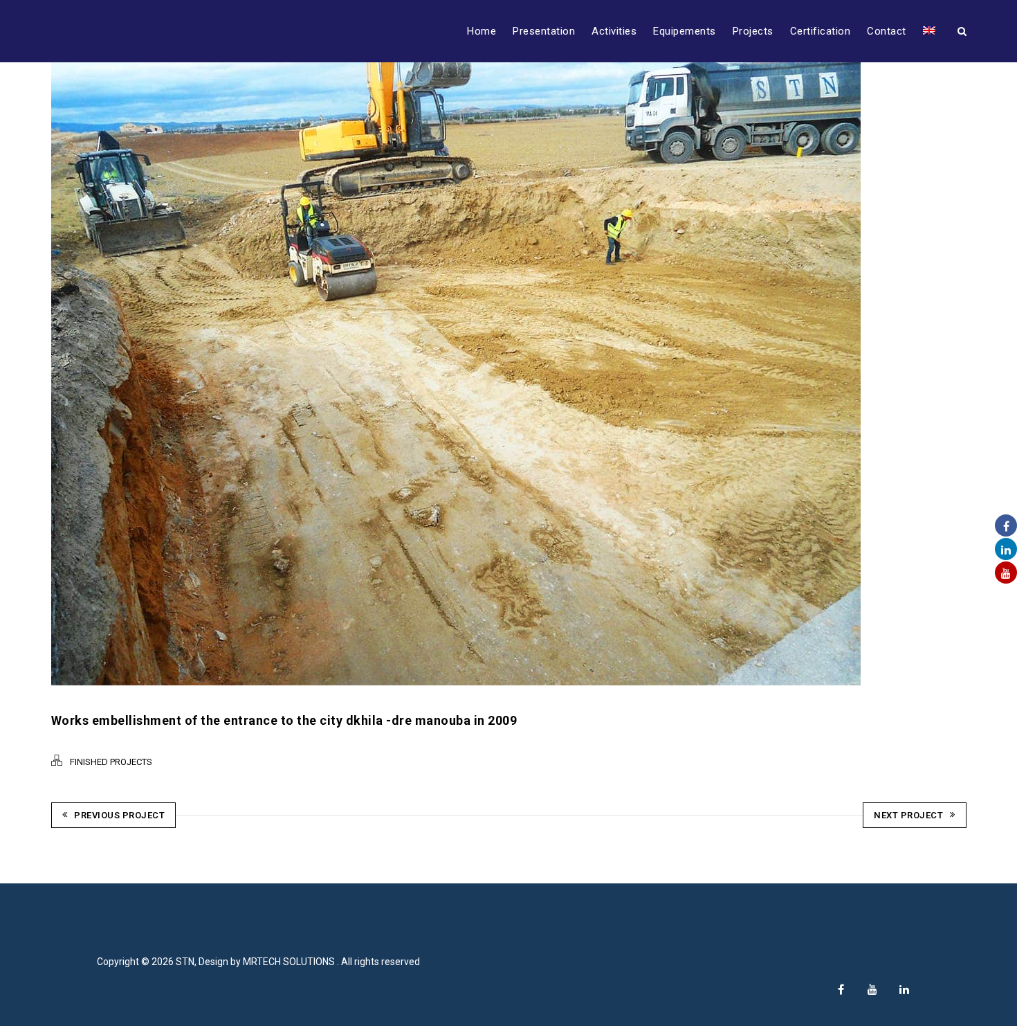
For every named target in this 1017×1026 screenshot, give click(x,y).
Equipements (684, 31)
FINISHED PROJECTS (111, 762)
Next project (908, 815)
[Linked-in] (904, 989)
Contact (886, 31)
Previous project (119, 815)
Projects (753, 31)
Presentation (544, 31)
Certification (820, 31)
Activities (614, 31)
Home (481, 31)
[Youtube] (872, 989)
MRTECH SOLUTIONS (290, 961)
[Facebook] (840, 989)
